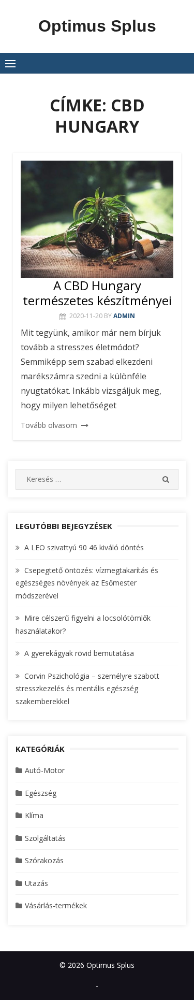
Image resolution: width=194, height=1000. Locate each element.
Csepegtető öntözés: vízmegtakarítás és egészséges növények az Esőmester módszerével (87, 583)
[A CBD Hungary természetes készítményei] (97, 219)
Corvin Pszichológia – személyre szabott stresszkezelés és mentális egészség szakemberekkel (87, 688)
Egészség (40, 793)
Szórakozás (44, 860)
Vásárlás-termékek (56, 905)
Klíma (34, 815)
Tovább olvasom (49, 425)
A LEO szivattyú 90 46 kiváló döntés (84, 547)
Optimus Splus (97, 26)
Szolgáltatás (45, 838)
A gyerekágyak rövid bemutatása (79, 653)
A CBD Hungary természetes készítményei (97, 293)
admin (124, 315)
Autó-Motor (45, 770)
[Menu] (10, 63)
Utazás (36, 883)
